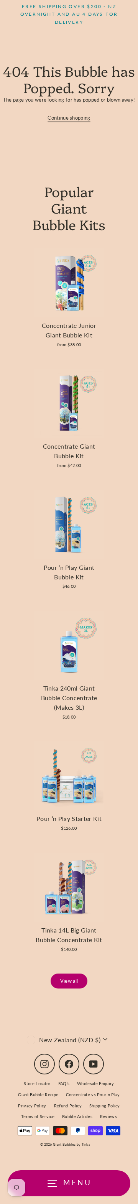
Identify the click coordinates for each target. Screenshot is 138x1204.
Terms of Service (37, 1116)
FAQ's (64, 1083)
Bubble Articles (77, 1116)
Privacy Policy (32, 1105)
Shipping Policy (104, 1105)
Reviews (108, 1116)
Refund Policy (68, 1105)
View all (69, 981)
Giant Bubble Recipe (38, 1094)
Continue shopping (69, 118)
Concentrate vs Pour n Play (93, 1094)
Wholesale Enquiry (95, 1083)
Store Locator (37, 1083)
